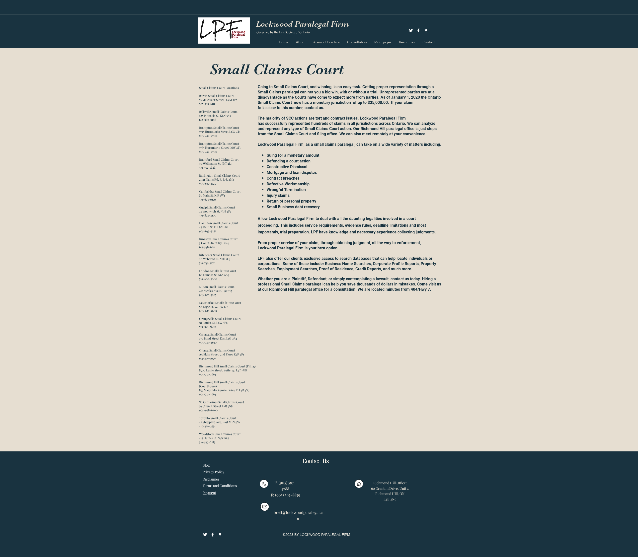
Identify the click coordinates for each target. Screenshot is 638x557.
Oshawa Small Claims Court (218, 334)
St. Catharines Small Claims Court (222, 402)
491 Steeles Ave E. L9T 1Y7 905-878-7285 (215, 293)
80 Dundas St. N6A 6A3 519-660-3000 (214, 277)
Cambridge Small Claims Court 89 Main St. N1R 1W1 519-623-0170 (220, 195)
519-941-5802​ (207, 327)
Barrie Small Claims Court (216, 96)
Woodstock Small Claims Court (220, 434)
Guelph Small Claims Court (217, 207)
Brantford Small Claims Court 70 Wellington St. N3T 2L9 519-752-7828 (219, 163)
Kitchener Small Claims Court (219, 255)
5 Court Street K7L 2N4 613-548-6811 (214, 245)
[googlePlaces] (425, 30)
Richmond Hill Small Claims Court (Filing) (227, 366)
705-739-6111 (207, 104)
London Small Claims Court (218, 271)
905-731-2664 (207, 374)
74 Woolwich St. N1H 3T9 (215, 211)
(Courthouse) (208, 386)
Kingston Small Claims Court (218, 239)
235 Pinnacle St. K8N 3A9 (215, 116)
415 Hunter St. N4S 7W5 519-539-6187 (214, 440)
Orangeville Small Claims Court (220, 319)
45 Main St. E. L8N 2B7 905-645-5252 (213, 229)
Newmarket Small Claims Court (220, 303)
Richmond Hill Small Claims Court (222, 382)
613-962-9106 (207, 120)
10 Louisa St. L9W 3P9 (213, 323)
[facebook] (418, 30)
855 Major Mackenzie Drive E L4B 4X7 (224, 390)
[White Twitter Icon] (410, 30)
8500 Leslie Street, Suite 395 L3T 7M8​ (223, 370)
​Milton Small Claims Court (217, 287)
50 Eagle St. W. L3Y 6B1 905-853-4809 (213, 309)
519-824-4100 (207, 215)
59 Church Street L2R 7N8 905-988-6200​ (216, 408)
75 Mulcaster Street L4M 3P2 (218, 100)
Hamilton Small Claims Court (219, 223)
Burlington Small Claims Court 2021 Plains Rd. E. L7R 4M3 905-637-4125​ (219, 179)
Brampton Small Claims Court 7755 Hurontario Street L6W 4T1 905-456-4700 (219, 132)
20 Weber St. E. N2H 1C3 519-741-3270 (214, 261)
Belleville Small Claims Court (218, 112)
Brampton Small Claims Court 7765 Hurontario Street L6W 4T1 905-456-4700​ (219, 147)
